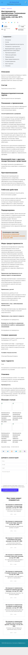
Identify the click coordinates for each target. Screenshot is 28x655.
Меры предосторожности (12, 59)
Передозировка (9, 57)
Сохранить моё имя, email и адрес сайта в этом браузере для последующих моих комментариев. (14, 486)
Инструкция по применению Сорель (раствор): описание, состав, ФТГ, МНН (14, 523)
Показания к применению (12, 46)
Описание (8, 40)
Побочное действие (10, 55)
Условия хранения (10, 61)
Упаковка (7, 65)
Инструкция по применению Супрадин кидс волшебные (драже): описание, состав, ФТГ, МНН (14, 624)
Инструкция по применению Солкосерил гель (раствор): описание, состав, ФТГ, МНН (14, 506)
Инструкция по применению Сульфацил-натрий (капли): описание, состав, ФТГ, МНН (14, 606)
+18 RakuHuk (14, 2)
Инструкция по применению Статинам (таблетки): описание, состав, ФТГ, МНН (14, 556)
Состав (7, 42)
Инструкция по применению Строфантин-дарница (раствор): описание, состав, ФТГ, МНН (14, 589)
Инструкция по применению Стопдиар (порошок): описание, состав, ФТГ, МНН (14, 573)
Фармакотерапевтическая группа (14, 44)
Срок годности (9, 63)
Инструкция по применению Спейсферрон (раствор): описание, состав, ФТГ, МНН (14, 539)
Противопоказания (10, 52)
